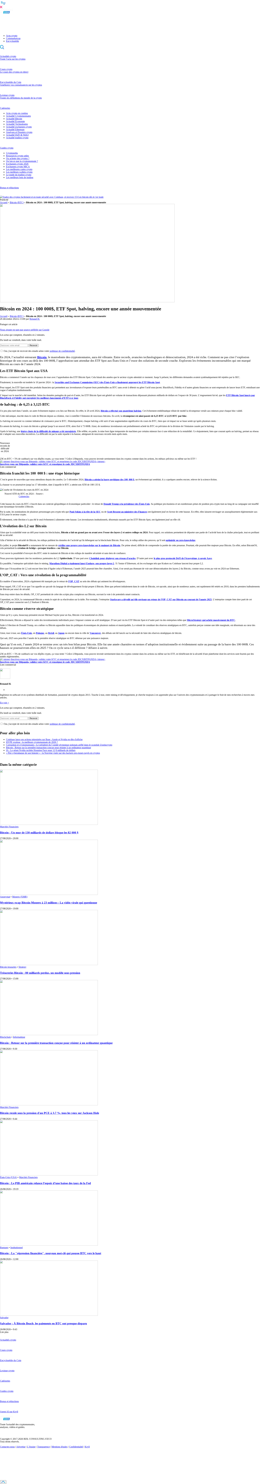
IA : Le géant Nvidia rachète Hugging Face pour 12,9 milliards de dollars (40, 750)
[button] (130, 4)
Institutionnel (16, 1247)
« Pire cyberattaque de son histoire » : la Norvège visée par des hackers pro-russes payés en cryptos (53, 753)
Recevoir (33, 345)
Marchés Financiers (9, 826)
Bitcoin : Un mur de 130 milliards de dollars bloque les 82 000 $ (39, 832)
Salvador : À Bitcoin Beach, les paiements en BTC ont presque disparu (43, 1323)
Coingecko (24, 496)
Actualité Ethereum (15, 129)
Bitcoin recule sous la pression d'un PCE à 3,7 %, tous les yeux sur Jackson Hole (49, 1113)
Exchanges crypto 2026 (17, 164)
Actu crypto (11, 35)
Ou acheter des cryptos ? (17, 158)
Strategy (22, 967)
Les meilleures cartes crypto (19, 169)
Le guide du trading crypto (18, 174)
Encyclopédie (12, 41)
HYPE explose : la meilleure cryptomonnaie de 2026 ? (32, 742)
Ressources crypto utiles (17, 155)
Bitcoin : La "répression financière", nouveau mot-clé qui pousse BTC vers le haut (50, 1253)
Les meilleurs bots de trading (19, 177)
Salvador (4, 1317)
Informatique (19, 1037)
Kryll (87, 1446)
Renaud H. (34, 319)
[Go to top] (3, 1482)
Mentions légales (59, 1446)
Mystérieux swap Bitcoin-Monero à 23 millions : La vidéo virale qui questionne (48, 902)
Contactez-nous (7, 1446)
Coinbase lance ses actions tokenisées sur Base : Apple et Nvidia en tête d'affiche (44, 739)
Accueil (3, 202)
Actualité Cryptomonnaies (18, 116)
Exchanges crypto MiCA (18, 166)
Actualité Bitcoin (14, 118)
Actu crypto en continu (17, 113)
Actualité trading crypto (17, 137)
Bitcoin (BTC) (17, 202)
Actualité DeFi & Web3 (17, 135)
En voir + (4, 702)
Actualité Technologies (17, 124)
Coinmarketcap (13, 38)
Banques (4, 1247)
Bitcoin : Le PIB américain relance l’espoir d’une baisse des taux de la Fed (45, 1183)
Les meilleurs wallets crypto (19, 172)
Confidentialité (76, 1446)
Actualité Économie (15, 121)
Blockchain (5, 1037)
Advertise (20, 1446)
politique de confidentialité (62, 351)
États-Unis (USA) (8, 1177)
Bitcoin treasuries (8, 967)
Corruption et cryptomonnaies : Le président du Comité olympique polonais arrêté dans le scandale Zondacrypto (59, 745)
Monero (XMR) (19, 896)
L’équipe (31, 1446)
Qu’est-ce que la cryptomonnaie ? (22, 161)
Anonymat (5, 896)
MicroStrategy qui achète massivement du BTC (211, 620)
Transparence (43, 1446)
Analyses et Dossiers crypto (19, 132)
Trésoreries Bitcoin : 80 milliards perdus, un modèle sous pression (40, 972)
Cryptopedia (12, 153)
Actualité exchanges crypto (19, 127)
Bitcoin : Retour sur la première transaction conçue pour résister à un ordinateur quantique (48, 747)
